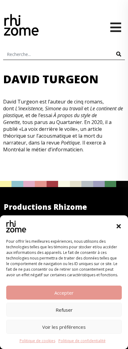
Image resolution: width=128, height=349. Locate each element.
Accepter (64, 293)
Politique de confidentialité (82, 340)
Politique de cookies (37, 340)
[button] (119, 226)
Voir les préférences (64, 327)
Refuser (64, 310)
